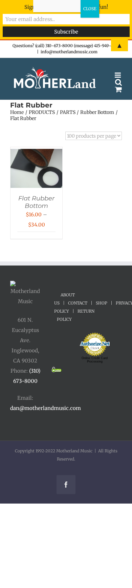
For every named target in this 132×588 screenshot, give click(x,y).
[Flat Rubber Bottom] (36, 154)
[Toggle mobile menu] (118, 75)
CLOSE (89, 8)
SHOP (101, 303)
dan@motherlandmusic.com (45, 408)
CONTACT (77, 303)
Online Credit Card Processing (95, 359)
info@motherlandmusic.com (69, 51)
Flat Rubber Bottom (36, 202)
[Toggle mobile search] (118, 82)
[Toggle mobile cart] (118, 89)
